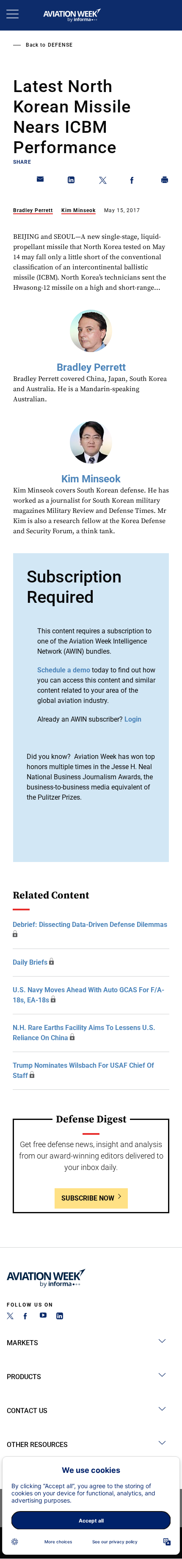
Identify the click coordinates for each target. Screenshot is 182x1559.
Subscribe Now (87, 1198)
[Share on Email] (40, 181)
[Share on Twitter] (103, 181)
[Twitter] (10, 1317)
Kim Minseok (78, 210)
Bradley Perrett (33, 210)
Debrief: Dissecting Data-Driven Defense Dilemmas (90, 925)
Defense (60, 45)
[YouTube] (43, 1317)
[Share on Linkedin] (71, 181)
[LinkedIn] (59, 1317)
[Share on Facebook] (134, 181)
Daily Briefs (30, 962)
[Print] (165, 181)
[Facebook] (26, 1317)
